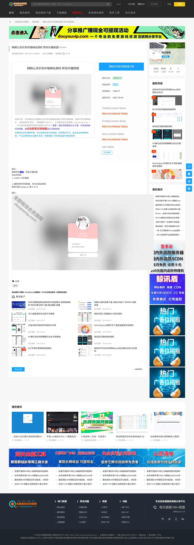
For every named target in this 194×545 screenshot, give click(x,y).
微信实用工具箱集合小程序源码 (108, 314)
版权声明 (126, 517)
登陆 (169, 4)
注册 (179, 4)
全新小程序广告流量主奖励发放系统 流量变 (171, 222)
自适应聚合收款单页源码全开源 (42, 325)
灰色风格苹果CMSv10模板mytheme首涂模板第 (173, 201)
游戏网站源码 (96, 12)
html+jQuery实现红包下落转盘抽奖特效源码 (113, 325)
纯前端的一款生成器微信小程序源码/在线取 (171, 226)
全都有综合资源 (90, 440)
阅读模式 (58, 54)
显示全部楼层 (48, 54)
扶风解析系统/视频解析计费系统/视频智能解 (171, 436)
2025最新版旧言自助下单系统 (41, 314)
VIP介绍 (131, 4)
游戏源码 (61, 517)
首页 (11, 12)
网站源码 (35, 22)
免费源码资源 (46, 535)
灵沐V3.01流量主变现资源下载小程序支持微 (171, 209)
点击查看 (107, 153)
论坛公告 (83, 517)
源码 (15, 286)
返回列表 (138, 369)
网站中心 (78, 12)
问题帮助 (83, 507)
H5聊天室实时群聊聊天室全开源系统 (44, 337)
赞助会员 (83, 512)
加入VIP (125, 512)
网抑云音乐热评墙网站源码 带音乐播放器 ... (59, 22)
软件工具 (114, 12)
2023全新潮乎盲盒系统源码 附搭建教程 (170, 235)
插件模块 (61, 512)
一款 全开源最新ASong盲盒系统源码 (168, 230)
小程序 (104, 507)
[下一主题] (69, 54)
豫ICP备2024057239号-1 (127, 535)
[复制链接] (62, 47)
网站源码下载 (43, 12)
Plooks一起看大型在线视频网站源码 (168, 213)
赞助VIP (141, 4)
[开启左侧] (9, 49)
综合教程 (105, 517)
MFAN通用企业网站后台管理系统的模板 (170, 218)
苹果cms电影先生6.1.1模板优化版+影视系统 (67, 436)
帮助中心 (126, 522)
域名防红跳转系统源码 (162, 126)
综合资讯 (130, 12)
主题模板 (62, 12)
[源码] (64, 54)
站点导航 (154, 4)
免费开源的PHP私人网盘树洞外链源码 (169, 196)
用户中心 (126, 507)
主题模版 (61, 522)
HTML (159, 535)
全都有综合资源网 (22, 22)
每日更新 (15, 54)
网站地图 (152, 535)
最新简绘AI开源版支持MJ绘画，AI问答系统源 (172, 205)
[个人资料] (155, 54)
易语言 (104, 512)
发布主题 (18, 369)
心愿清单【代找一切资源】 (94, 436)
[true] (108, 4)
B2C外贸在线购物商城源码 (164, 109)
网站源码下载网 (10, 22)
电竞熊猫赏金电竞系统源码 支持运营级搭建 (136, 436)
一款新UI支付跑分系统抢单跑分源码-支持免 (32, 436)
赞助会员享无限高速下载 (121, 66)
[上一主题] (66, 54)
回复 (17, 362)
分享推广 (83, 522)
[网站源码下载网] (18, 6)
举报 (141, 361)
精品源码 (25, 12)
